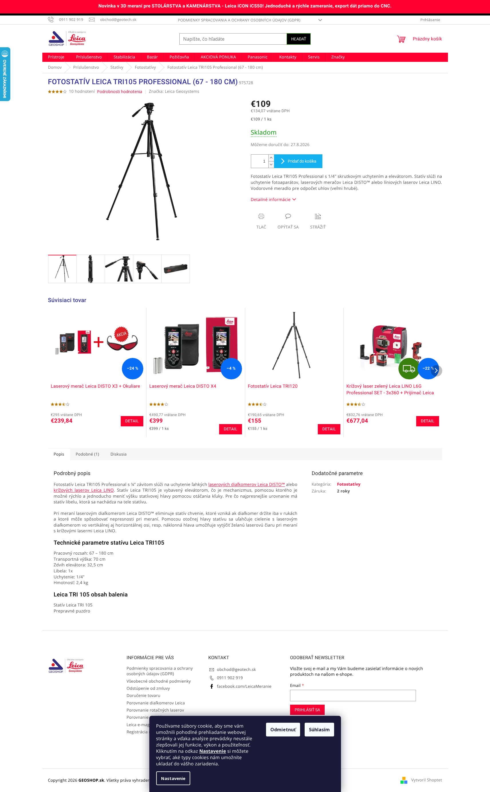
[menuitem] (56, 57)
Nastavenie (212, 751)
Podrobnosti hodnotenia (119, 91)
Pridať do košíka (302, 161)
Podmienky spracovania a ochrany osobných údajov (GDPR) (239, 20)
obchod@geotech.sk (236, 669)
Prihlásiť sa (307, 710)
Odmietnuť (283, 729)
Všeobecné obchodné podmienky (159, 681)
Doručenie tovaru (143, 695)
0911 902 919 (230, 678)
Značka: (174, 91)
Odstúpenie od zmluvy (148, 688)
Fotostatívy (348, 484)
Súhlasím (319, 729)
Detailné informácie (271, 199)
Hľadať (298, 39)
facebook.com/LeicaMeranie (244, 686)
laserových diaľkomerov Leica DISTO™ (246, 484)
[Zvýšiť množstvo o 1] (271, 158)
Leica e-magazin (142, 725)
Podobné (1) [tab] (87, 454)
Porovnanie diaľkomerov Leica (156, 703)
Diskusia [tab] (118, 454)
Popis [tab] (59, 454)
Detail (132, 421)
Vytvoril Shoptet (426, 780)
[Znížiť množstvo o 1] (271, 164)
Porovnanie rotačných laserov (155, 710)
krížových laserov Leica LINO (84, 490)
